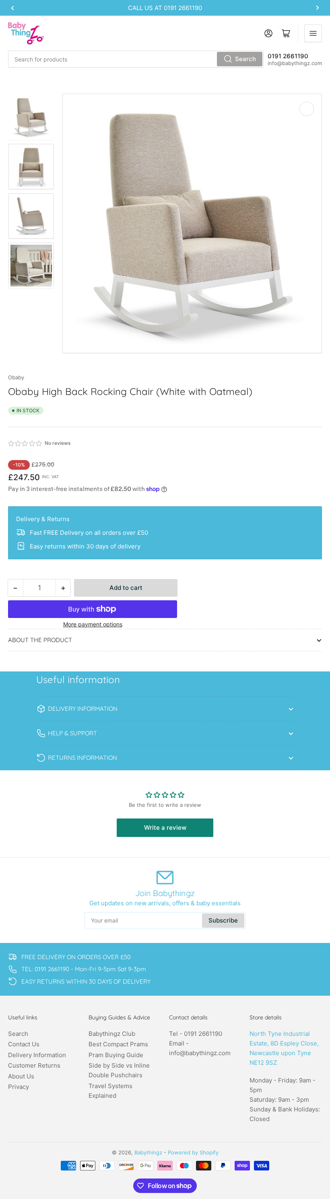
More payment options (92, 624)
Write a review (165, 827)
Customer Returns (34, 1065)
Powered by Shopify (193, 1152)
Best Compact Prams (118, 1044)
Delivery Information (37, 1055)
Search (245, 59)
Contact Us (23, 1044)
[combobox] (136, 59)
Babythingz (148, 1152)
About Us (21, 1076)
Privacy (18, 1087)
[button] (25, 443)
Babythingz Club (112, 1033)
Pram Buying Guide (116, 1055)
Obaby (16, 377)
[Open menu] (313, 33)
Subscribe (223, 920)
